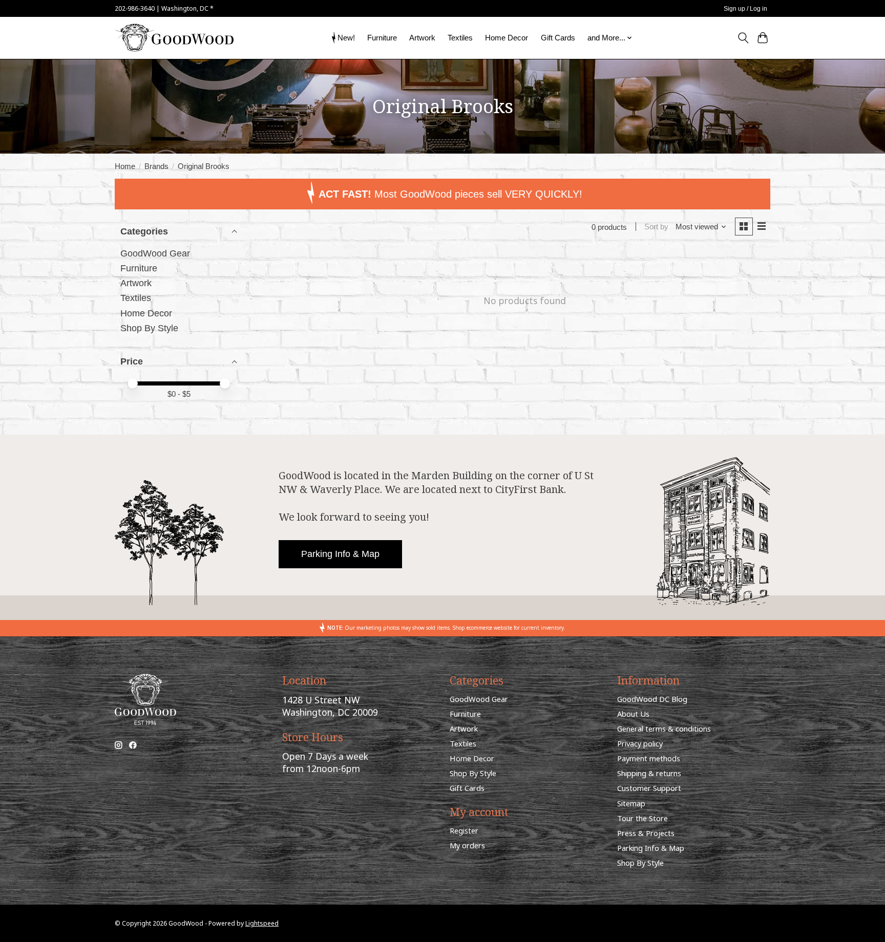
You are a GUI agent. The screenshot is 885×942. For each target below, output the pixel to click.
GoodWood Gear (155, 253)
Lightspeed (262, 923)
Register (464, 830)
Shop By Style (149, 328)
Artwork (422, 37)
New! (346, 37)
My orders (467, 845)
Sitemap (631, 803)
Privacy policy (640, 743)
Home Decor (506, 37)
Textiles (460, 37)
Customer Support (649, 788)
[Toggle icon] (742, 38)
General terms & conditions (664, 728)
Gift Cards (558, 37)
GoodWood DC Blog (652, 699)
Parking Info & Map (340, 554)
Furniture (382, 37)
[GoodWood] (174, 37)
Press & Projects (646, 833)
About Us (633, 714)
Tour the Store (642, 818)
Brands (156, 166)
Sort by (656, 227)
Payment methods (648, 758)
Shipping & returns (649, 773)
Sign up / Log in (745, 8)
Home (125, 166)
